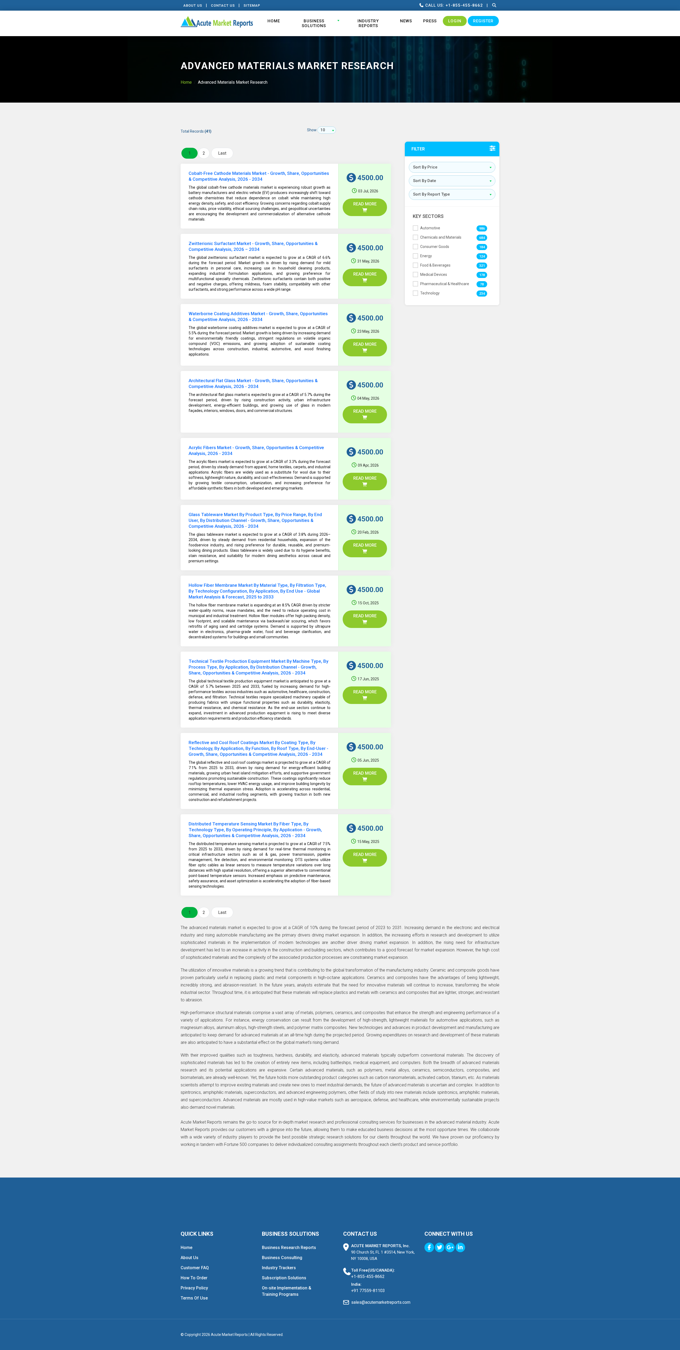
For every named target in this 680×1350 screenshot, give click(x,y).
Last (222, 153)
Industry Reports (368, 23)
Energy (426, 256)
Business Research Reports (289, 1247)
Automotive (430, 228)
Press (430, 21)
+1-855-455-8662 (368, 1276)
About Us (192, 5)
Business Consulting (282, 1257)
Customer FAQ (195, 1267)
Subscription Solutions (284, 1277)
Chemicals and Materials (440, 237)
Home (273, 21)
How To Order (194, 1277)
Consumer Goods (434, 246)
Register (483, 21)
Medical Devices (433, 274)
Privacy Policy (194, 1287)
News (406, 21)
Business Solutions (314, 23)
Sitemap (252, 5)
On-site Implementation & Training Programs (286, 1291)
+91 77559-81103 (368, 1290)
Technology (430, 293)
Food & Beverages (435, 265)
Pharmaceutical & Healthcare (444, 284)
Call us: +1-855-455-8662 (453, 5)
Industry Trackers (279, 1267)
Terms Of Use (194, 1298)
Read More (365, 203)
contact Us (223, 5)
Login (454, 21)
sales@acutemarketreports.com (380, 1302)
